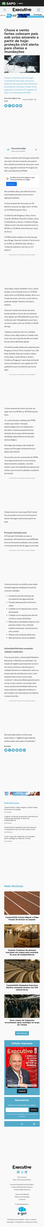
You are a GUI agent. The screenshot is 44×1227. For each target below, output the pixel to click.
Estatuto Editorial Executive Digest (22, 1184)
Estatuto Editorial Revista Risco (22, 1187)
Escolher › (11, 184)
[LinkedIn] (13, 105)
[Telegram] (24, 750)
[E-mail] (20, 105)
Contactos (22, 1199)
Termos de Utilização (22, 1194)
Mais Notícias (22, 1033)
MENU (21, 3)
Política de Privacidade (22, 1197)
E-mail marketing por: (22, 1204)
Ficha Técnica (22, 1177)
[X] (9, 105)
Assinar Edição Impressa (22, 1189)
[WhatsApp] (17, 105)
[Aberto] (38, 9)
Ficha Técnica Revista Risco (22, 1180)
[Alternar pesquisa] (5, 10)
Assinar (22, 1091)
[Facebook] (5, 105)
